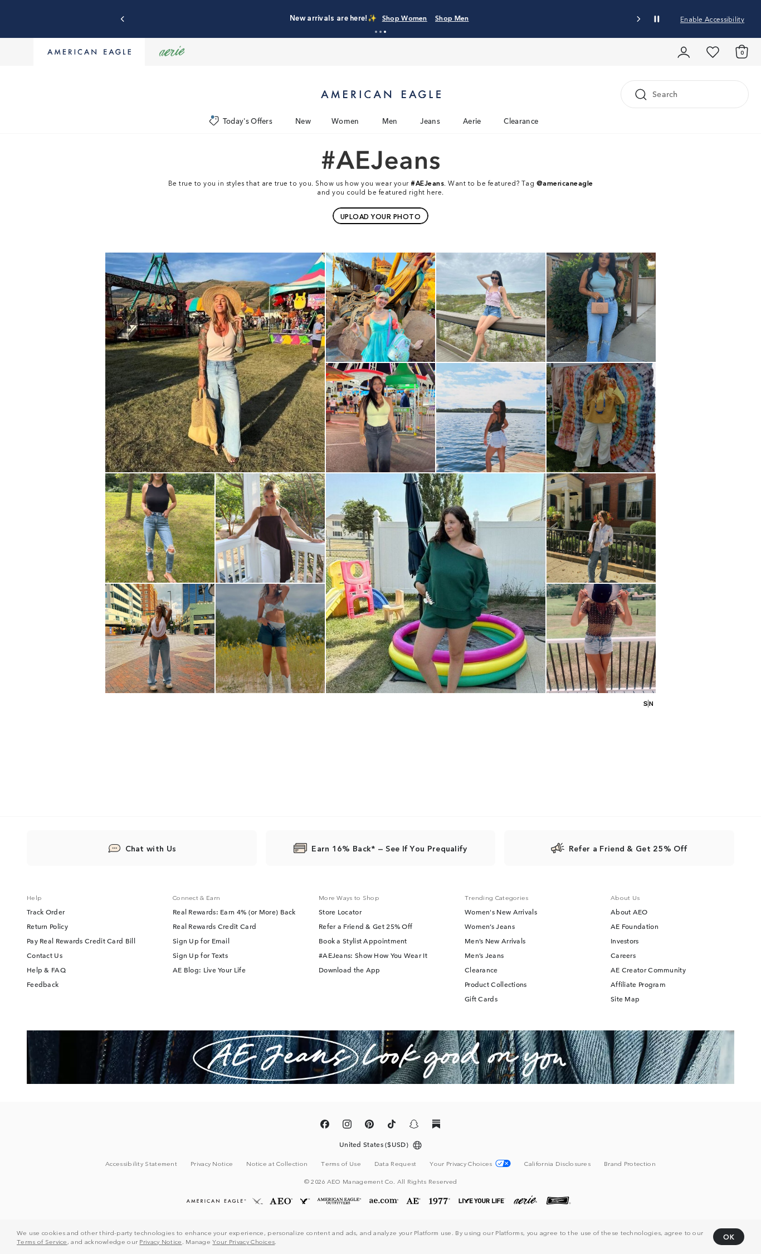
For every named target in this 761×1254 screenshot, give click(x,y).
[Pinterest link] (369, 1125)
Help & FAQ (46, 970)
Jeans (430, 120)
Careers (623, 955)
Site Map (625, 999)
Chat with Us (151, 848)
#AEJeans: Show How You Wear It (373, 955)
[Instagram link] (347, 1125)
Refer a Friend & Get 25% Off (365, 926)
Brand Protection (630, 1163)
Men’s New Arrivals (495, 941)
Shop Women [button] (452, 17)
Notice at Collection (277, 1163)
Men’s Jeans (484, 955)
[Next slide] (638, 19)
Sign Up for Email (201, 941)
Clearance (521, 120)
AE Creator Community (648, 970)
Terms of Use (341, 1163)
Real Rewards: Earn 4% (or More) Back (234, 912)
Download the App (349, 970)
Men (390, 120)
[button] (376, 32)
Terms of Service (42, 1241)
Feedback (42, 984)
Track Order (46, 912)
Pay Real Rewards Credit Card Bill (81, 941)
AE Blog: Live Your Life (209, 970)
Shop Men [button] (510, 17)
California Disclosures (557, 1163)
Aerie (472, 120)
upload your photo (380, 216)
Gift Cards (481, 999)
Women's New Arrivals (501, 912)
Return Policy (47, 926)
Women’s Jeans (490, 926)
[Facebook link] (324, 1125)
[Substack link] (436, 1125)
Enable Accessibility (712, 18)
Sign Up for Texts (200, 955)
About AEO (629, 912)
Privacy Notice (160, 1241)
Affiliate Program (638, 984)
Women (345, 120)
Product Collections (496, 984)
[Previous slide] (123, 19)
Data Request (395, 1163)
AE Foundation (634, 926)
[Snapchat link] (413, 1125)
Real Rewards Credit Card (214, 926)
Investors (625, 941)
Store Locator (340, 912)
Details (557, 17)
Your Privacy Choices (243, 1241)
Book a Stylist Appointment (363, 941)
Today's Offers (247, 120)
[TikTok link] (391, 1125)
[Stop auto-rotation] (656, 19)
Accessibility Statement (141, 1163)
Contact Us (44, 955)
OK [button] (728, 1236)
